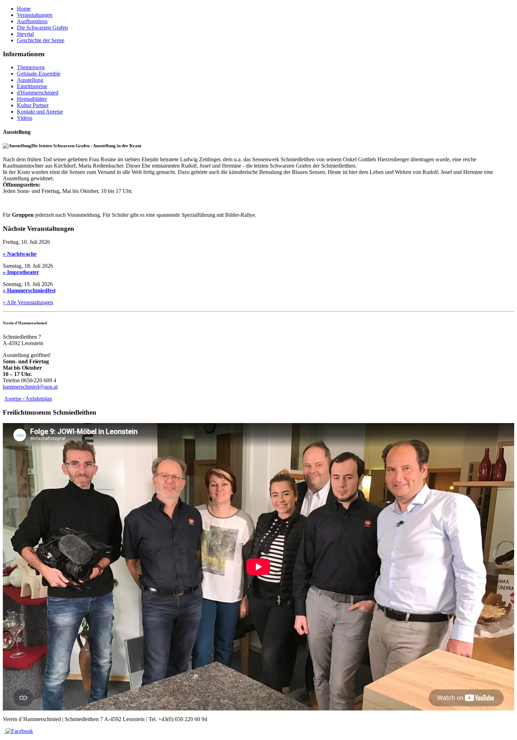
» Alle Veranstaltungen (28, 302)
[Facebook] (18, 731)
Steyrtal (25, 34)
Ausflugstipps (32, 21)
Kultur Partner (33, 105)
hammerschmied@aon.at (30, 387)
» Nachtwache (20, 254)
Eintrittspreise (32, 86)
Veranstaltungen (34, 15)
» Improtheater (21, 272)
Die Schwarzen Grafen (42, 28)
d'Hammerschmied (37, 93)
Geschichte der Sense (40, 40)
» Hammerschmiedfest (29, 290)
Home (24, 9)
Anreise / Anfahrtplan (28, 399)
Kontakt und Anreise (40, 112)
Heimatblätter (32, 99)
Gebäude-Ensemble (38, 74)
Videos (24, 118)
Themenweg (31, 67)
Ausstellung (30, 80)
